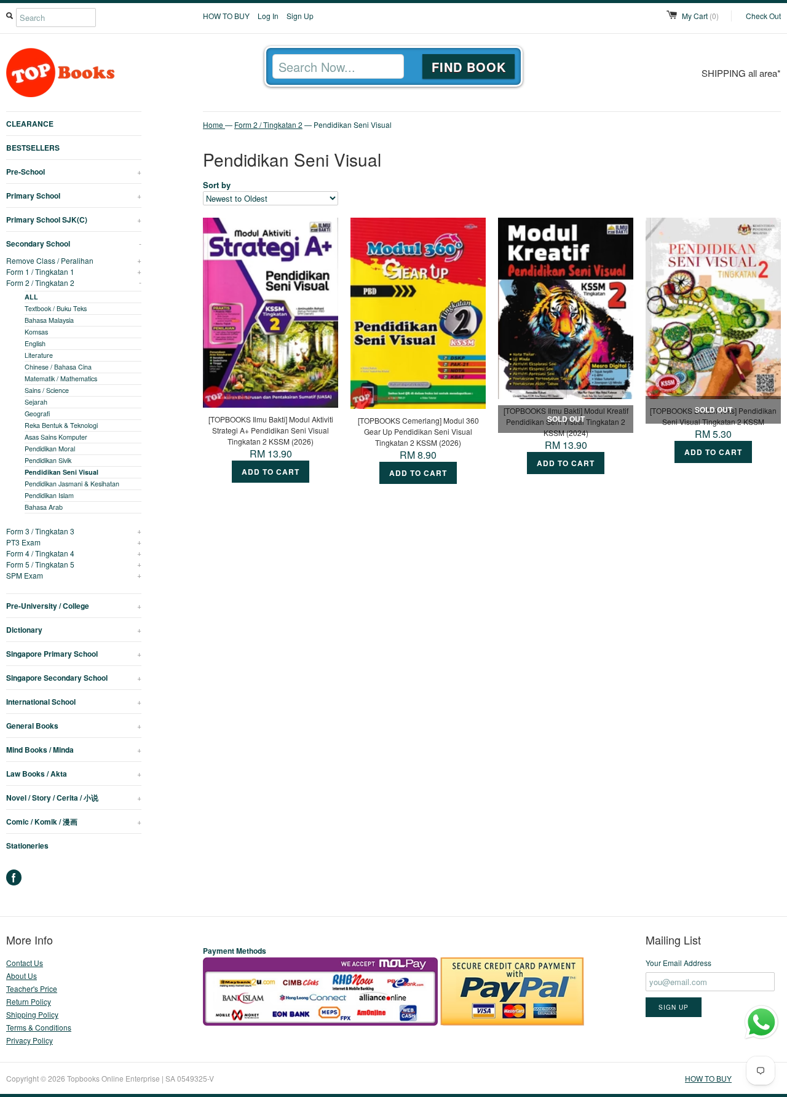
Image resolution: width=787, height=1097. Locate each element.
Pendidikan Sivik (48, 460)
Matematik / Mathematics (61, 378)
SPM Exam (73, 575)
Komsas (36, 331)
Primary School (73, 195)
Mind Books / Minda (73, 749)
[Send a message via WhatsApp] (761, 1022)
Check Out (763, 15)
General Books (73, 725)
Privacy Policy (29, 1040)
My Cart (700, 15)
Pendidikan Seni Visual (61, 472)
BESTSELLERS (33, 147)
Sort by (217, 185)
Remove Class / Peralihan (73, 260)
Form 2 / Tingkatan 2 (73, 282)
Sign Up (300, 15)
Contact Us (24, 962)
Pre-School (73, 171)
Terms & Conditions (38, 1027)
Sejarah (36, 401)
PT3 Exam (73, 542)
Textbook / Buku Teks (56, 308)
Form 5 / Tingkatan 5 (73, 564)
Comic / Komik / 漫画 (73, 821)
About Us (21, 975)
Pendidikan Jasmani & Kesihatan (72, 483)
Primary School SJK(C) (73, 219)
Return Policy (28, 1001)
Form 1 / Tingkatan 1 (73, 271)
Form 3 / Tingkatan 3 (73, 531)
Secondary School (73, 243)
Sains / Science (47, 390)
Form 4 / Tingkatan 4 (73, 553)
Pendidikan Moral (50, 448)
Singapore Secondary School (73, 677)
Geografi (37, 413)
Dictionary (73, 629)
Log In (268, 15)
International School (73, 701)
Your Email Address (678, 962)
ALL (31, 296)
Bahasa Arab (44, 507)
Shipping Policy (32, 1014)
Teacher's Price (31, 988)
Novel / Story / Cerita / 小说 (73, 797)
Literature (39, 355)
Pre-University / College (73, 605)
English (35, 343)
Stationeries (27, 845)
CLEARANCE (29, 123)
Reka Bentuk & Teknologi (61, 425)
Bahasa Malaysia (49, 320)
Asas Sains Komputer (56, 437)
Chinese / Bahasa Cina (58, 366)
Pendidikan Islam (49, 495)
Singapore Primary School (73, 653)
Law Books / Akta (73, 773)
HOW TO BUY (226, 15)
